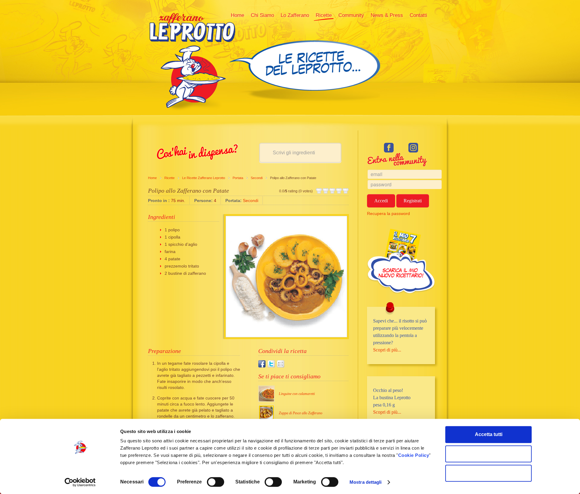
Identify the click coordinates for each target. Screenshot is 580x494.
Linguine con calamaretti (297, 394)
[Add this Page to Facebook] (262, 363)
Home (152, 178)
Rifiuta (488, 473)
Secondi (257, 178)
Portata (238, 178)
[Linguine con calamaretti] (266, 394)
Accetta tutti (488, 434)
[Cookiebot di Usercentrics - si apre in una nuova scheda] (80, 482)
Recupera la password (388, 213)
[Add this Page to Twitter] (271, 363)
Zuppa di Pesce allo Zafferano (300, 413)
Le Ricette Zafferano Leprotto (203, 178)
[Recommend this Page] (280, 363)
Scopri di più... (387, 349)
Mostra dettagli (366, 482)
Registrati (413, 200)
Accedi (381, 200)
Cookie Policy (413, 455)
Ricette (169, 178)
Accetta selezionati (488, 453)
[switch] (215, 482)
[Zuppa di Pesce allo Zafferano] (266, 413)
